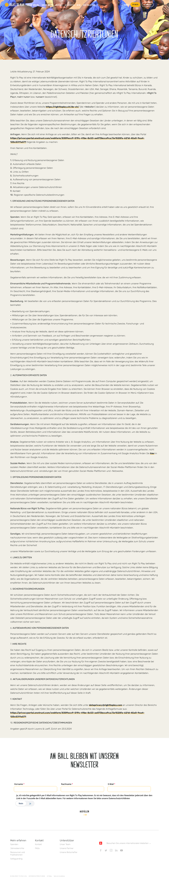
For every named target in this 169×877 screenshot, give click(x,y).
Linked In (116, 850)
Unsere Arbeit (47, 5)
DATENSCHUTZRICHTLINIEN (37, 876)
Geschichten (69, 5)
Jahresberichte (17, 848)
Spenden (14, 844)
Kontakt (38, 844)
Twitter (106, 850)
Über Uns (58, 5)
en (163, 4)
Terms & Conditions (59, 876)
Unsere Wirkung (33, 5)
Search (126, 5)
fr (156, 4)
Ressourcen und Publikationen (17, 853)
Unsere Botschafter (68, 852)
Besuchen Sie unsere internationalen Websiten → (129, 843)
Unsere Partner (66, 848)
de (160, 4)
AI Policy (49, 876)
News (79, 5)
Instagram (111, 850)
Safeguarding (16, 859)
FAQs (37, 848)
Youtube (121, 850)
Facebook (100, 850)
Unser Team (65, 844)
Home (14, 5)
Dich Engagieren (89, 5)
